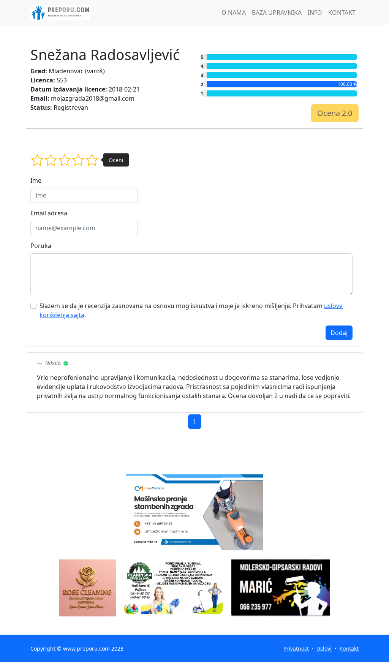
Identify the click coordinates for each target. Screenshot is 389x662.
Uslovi (324, 648)
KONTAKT (342, 12)
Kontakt (349, 648)
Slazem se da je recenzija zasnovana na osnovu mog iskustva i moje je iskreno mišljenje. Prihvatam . (191, 310)
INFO (315, 12)
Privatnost (296, 648)
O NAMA (233, 12)
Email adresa (48, 213)
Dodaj (339, 333)
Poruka (40, 246)
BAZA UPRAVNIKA (277, 12)
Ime (35, 180)
